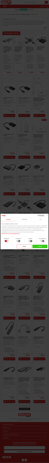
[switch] (18, 241)
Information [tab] (24, 219)
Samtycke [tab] (8, 219)
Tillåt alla (40, 246)
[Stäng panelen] (47, 215)
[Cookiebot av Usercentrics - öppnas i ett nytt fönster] (38, 216)
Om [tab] (40, 219)
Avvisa (24, 246)
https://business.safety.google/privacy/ (10, 233)
